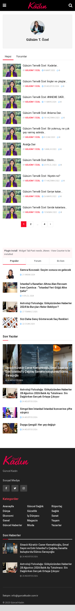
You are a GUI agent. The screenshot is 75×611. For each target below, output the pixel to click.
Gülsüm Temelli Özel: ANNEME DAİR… (44, 97)
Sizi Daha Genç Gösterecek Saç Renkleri (44, 319)
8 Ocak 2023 (49, 137)
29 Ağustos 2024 (51, 86)
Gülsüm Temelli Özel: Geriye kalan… (42, 191)
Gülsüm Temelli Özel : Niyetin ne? (41, 176)
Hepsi (8, 56)
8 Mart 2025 (49, 70)
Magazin (32, 520)
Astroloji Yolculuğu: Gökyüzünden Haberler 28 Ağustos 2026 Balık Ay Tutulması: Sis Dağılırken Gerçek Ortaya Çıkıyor (46, 393)
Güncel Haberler (12, 525)
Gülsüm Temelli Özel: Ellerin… (39, 160)
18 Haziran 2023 (52, 118)
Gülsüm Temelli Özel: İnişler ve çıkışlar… (45, 81)
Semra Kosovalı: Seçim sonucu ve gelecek (45, 269)
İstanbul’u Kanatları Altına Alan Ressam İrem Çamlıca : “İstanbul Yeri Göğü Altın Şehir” (43, 287)
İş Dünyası (33, 515)
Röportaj (57, 506)
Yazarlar (57, 525)
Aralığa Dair (29, 144)
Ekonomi (8, 515)
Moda (30, 525)
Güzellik (32, 511)
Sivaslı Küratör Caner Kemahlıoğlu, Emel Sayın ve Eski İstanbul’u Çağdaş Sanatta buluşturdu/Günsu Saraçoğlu (36, 371)
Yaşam (56, 520)
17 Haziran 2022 (52, 181)
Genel (6, 520)
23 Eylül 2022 (50, 165)
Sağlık (55, 511)
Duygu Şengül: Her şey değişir (38, 424)
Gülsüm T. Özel (32, 70)
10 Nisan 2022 (50, 212)
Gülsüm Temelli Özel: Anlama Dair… (42, 113)
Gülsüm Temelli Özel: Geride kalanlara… (45, 207)
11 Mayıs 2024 (50, 102)
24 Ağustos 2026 (15, 380)
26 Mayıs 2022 (50, 196)
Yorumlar (21, 56)
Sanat (55, 515)
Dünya (6, 511)
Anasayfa (8, 506)
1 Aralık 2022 (50, 149)
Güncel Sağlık (35, 506)
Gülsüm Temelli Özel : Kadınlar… (40, 65)
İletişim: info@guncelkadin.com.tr (20, 595)
